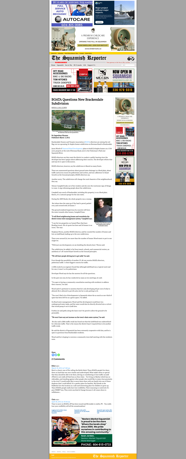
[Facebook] (53, 355)
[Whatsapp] (58, 355)
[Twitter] (56, 355)
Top (52, 455)
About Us (53, 451)
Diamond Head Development (72, 149)
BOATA (87, 142)
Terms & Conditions (71, 451)
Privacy (64, 451)
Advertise (59, 451)
